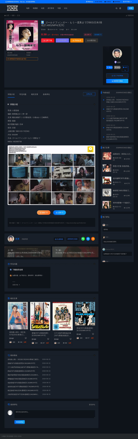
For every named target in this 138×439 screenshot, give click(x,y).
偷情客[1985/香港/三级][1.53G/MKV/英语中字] (122, 190)
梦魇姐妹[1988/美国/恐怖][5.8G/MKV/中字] (22, 379)
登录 (130, 8)
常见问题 (22, 94)
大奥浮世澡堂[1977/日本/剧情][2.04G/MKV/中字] (24, 394)
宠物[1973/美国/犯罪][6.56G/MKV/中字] (40, 334)
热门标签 (99, 1)
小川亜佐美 (26, 117)
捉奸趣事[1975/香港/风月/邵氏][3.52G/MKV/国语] (122, 178)
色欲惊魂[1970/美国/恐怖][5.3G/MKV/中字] (22, 383)
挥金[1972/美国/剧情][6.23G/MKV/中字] (85, 329)
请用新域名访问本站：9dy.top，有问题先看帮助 (21, 1)
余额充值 (92, 40)
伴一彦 (25, 114)
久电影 (13, 223)
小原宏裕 (15, 110)
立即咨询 (89, 94)
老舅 (44, 29)
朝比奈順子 (16, 117)
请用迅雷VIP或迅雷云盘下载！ (18, 59)
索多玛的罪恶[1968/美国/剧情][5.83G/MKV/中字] (24, 375)
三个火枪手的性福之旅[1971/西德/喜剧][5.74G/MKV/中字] (62, 334)
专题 (59, 8)
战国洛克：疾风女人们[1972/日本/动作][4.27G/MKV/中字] (122, 154)
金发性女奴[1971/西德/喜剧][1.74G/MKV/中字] (23, 386)
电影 (28, 8)
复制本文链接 (73, 239)
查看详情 (15, 285)
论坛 (65, 8)
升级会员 (77, 40)
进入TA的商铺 (118, 75)
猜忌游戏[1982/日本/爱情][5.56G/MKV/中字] (23, 390)
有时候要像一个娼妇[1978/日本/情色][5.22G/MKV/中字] (122, 203)
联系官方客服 (118, 81)
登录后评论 (19, 422)
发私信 (118, 67)
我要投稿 (130, 15)
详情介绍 (11, 94)
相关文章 (34, 94)
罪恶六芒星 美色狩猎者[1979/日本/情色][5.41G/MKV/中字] (122, 166)
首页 (7, 15)
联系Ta (125, 69)
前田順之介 (16, 114)
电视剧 (35, 8)
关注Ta (110, 67)
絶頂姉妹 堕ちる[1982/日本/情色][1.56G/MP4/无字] (75, 253)
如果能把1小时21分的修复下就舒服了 (115, 254)
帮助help (90, 1)
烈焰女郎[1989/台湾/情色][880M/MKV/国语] (25, 253)
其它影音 (51, 8)
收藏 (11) (98, 34)
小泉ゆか (36, 117)
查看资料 (63, 40)
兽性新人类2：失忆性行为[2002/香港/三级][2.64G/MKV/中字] (17, 333)
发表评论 (46, 94)
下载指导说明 (18, 270)
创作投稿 (117, 1)
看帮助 (106, 229)
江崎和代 (44, 117)
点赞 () (88, 34)
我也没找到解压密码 (110, 241)
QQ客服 (108, 1)
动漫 (42, 8)
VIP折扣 (56, 35)
